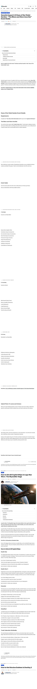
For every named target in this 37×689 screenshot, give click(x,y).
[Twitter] (32, 461)
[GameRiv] (4, 6)
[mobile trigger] (35, 6)
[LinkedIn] (34, 461)
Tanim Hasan (7, 481)
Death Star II (5, 514)
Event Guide (5, 58)
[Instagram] (33, 461)
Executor (4, 516)
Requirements (5, 54)
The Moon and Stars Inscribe (8, 56)
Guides (8, 12)
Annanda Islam (8, 672)
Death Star (5, 512)
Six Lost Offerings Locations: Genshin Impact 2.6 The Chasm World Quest (20, 388)
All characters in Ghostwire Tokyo (12, 540)
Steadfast (4, 517)
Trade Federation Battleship (8, 519)
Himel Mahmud (7, 23)
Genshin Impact (4, 12)
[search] (28, 6)
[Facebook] (31, 461)
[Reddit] (35, 461)
